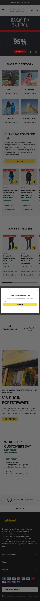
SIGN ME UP (19, 304)
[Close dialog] (38, 289)
